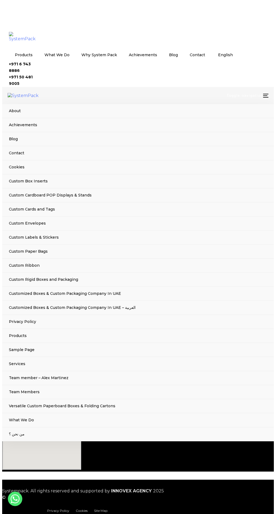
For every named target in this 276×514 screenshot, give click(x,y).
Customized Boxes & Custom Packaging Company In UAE (65, 293)
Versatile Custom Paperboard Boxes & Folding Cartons (62, 405)
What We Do (57, 54)
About (15, 110)
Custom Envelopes (27, 223)
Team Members (24, 391)
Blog (173, 54)
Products (24, 54)
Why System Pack (99, 54)
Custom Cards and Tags (32, 209)
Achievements (143, 54)
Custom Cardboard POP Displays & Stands (50, 195)
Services (17, 363)
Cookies (17, 167)
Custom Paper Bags (28, 251)
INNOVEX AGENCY (131, 490)
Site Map (101, 511)
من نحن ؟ (17, 434)
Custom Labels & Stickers (34, 237)
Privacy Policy (22, 321)
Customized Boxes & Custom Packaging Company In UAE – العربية (72, 307)
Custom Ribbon (24, 265)
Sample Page (21, 349)
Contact (197, 54)
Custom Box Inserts (28, 181)
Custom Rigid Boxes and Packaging (43, 279)
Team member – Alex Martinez (38, 377)
